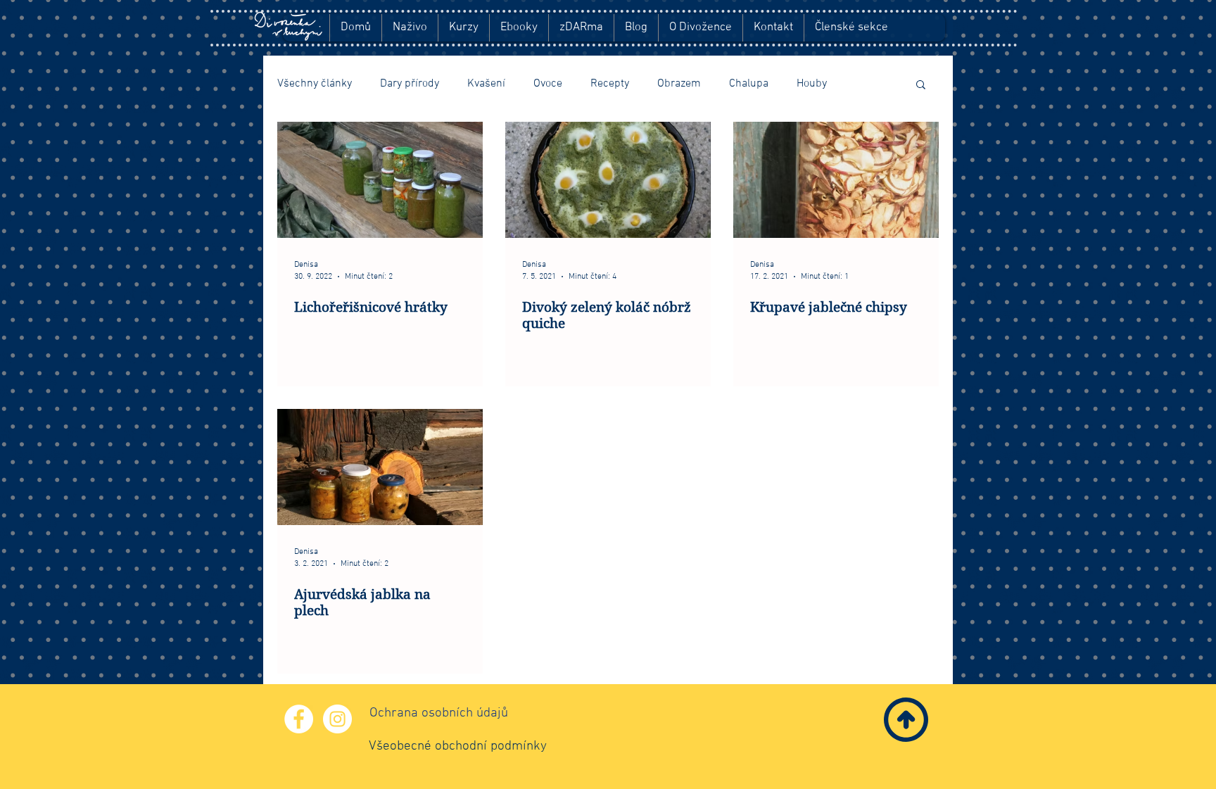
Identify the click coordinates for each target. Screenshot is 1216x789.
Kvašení (486, 84)
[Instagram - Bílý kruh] (337, 719)
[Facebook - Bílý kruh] (298, 719)
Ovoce (547, 84)
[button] (920, 85)
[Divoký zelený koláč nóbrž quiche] (608, 180)
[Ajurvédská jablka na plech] (380, 467)
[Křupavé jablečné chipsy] (836, 180)
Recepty (609, 84)
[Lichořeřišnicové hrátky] (380, 180)
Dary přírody (409, 84)
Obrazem (679, 84)
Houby (812, 84)
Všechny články (314, 84)
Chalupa (748, 84)
